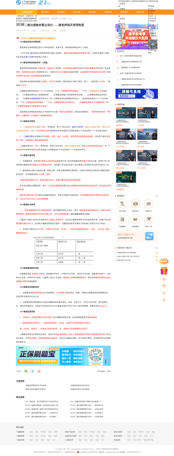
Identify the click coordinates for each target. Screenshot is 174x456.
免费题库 (141, 1)
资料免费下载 (148, 440)
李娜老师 (119, 125)
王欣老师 (140, 125)
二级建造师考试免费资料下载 (131, 62)
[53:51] (126, 118)
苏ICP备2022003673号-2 (55, 452)
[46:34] (126, 139)
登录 (153, 1)
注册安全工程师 (70, 436)
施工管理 (29, 57)
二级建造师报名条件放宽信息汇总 (132, 79)
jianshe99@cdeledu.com (134, 452)
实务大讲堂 (137, 440)
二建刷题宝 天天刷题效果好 (130, 67)
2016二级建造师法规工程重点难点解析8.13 (85, 401)
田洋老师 (140, 147)
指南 (31, 432)
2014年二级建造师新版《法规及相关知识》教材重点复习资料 (47, 405)
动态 (36, 440)
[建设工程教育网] (33, 3)
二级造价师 (25, 18)
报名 (36, 432)
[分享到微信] (26, 371)
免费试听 (135, 1)
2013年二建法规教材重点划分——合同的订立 (41, 413)
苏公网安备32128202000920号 (88, 452)
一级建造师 (20, 16)
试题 (49, 432)
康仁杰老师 (120, 168)
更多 (156, 104)
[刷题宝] (63, 356)
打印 (54, 30)
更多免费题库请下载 (125, 238)
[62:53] (147, 139)
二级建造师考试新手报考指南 (131, 85)
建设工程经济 (77, 127)
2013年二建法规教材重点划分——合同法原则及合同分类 (91, 409)
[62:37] (147, 118)
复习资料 (63, 19)
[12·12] (136, 49)
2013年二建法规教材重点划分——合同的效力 (86, 413)
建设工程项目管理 (92, 127)
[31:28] (126, 182)
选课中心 (128, 1)
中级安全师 (20, 23)
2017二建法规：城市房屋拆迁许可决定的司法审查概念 (45, 401)
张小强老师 (120, 147)
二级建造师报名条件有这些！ (80, 385)
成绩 (55, 432)
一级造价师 (20, 440)
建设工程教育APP (126, 234)
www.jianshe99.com (76, 449)
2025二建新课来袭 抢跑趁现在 (131, 56)
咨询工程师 (118, 436)
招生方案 (76, 12)
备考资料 (54, 19)
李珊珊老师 (120, 189)
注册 (156, 1)
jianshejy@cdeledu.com (112, 452)
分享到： (19, 371)
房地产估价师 (23, 21)
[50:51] (126, 161)
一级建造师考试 (29, 127)
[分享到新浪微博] (39, 371)
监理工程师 (33, 21)
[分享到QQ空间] (32, 371)
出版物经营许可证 (70, 452)
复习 (54, 440)
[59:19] (147, 161)
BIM (128, 440)
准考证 (43, 432)
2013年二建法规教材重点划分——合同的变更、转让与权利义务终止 (95, 417)
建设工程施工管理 (72, 146)
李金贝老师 (141, 168)
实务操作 (117, 440)
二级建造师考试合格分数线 (79, 389)
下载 (156, 252)
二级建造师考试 (43, 19)
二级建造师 (26, 12)
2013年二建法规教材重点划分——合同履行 (40, 417)
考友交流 (140, 12)
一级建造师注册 (95, 91)
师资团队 (92, 12)
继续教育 (37, 98)
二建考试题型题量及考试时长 (35, 389)
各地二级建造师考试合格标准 (131, 73)
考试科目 (54, 131)
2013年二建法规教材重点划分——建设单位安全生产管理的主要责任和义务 (97, 405)
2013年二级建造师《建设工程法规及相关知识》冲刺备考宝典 (47, 409)
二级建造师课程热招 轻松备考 (35, 385)
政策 (42, 440)
